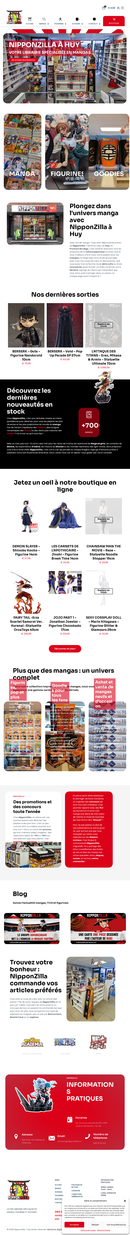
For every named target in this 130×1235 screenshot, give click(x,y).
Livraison (75, 1191)
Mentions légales (103, 1230)
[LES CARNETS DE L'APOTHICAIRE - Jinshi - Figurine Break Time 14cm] (65, 516)
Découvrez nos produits (23, 60)
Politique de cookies (88, 1230)
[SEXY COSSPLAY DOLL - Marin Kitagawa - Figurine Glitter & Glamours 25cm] (103, 587)
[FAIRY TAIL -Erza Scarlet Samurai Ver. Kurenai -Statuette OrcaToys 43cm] (26, 596)
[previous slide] (12, 1045)
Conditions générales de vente (77, 1196)
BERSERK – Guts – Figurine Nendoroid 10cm (26, 355)
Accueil (58, 1185)
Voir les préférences (116, 1224)
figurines (27, 722)
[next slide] (118, 1045)
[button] (125, 1201)
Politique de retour (76, 1186)
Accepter (74, 1224)
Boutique (59, 1199)
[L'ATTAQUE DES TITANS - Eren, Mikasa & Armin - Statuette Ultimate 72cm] (103, 329)
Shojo (27, 430)
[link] (31, 928)
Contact (59, 1203)
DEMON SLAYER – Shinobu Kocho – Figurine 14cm (26, 550)
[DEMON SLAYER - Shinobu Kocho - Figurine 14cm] (26, 516)
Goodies (58, 1192)
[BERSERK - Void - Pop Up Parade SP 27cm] (65, 328)
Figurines (59, 1195)
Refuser (95, 1224)
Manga (58, 1188)
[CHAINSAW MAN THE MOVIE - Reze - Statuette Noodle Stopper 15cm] (103, 516)
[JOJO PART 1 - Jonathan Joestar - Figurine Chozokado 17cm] (65, 582)
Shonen (41, 427)
